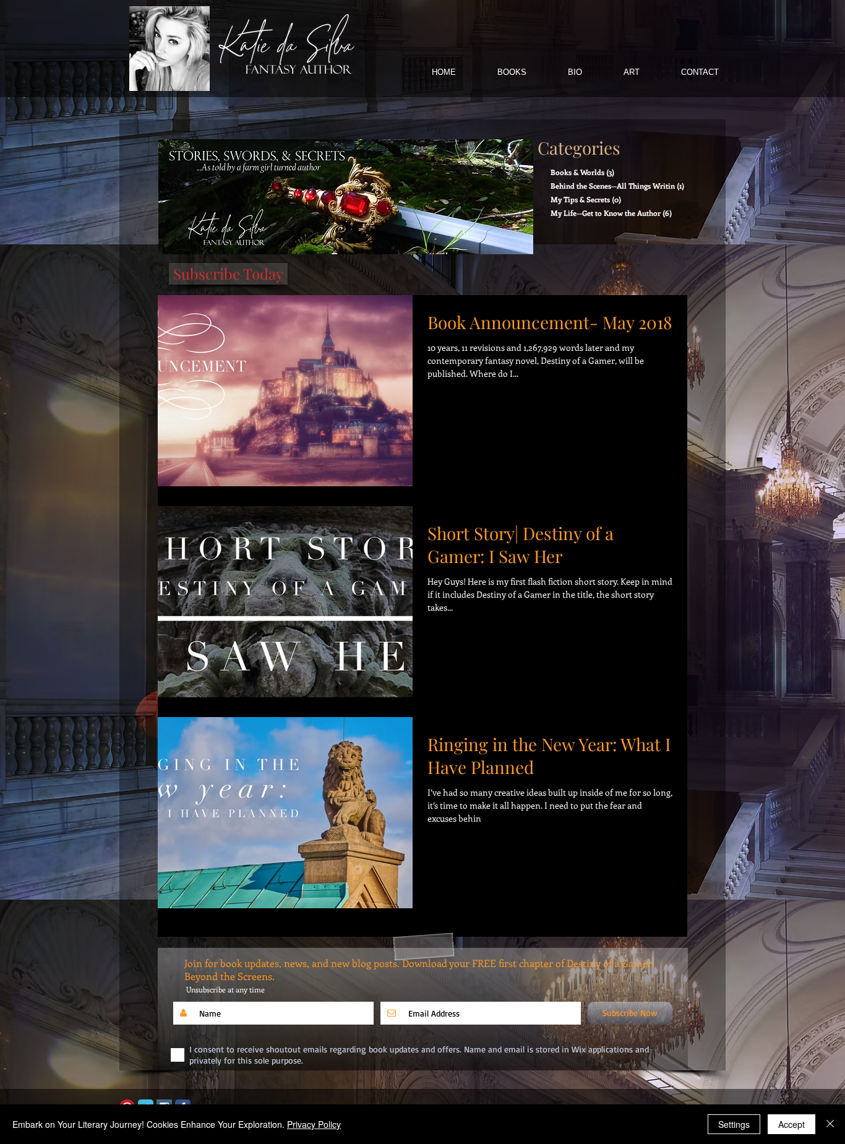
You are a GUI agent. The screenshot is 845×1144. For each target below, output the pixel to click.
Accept (791, 1124)
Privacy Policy (314, 1124)
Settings (734, 1124)
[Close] (830, 1124)
